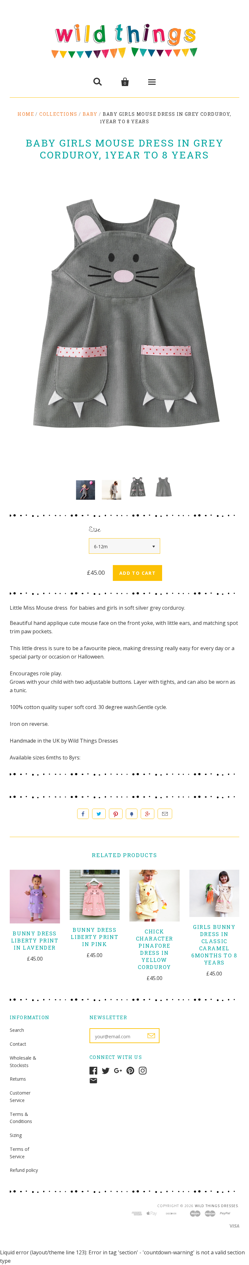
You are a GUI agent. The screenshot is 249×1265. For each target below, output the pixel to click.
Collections (58, 114)
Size (95, 530)
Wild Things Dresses (216, 1206)
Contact (18, 1044)
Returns (18, 1079)
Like (83, 814)
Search (17, 1030)
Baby (90, 114)
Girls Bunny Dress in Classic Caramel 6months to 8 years (214, 944)
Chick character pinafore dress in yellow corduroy (154, 949)
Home (26, 114)
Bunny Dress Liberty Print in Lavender (35, 940)
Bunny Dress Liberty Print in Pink (94, 936)
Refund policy (24, 1170)
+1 (147, 814)
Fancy (131, 814)
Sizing (16, 1135)
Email (165, 814)
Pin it (116, 814)
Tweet (99, 814)
